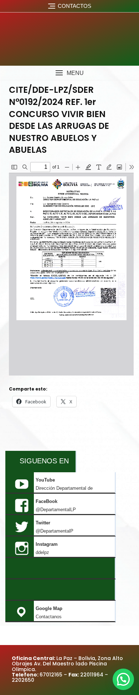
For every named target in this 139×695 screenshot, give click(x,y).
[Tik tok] (60, 568)
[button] (69, 73)
